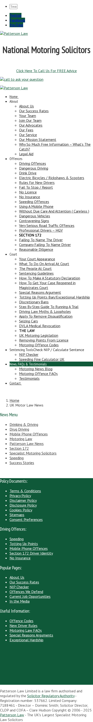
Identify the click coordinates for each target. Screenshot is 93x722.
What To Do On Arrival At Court (44, 263)
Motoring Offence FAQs (38, 373)
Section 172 (19, 448)
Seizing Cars (28, 321)
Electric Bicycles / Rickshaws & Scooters (51, 177)
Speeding (17, 457)
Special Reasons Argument (40, 292)
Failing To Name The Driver (41, 239)
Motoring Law (21, 438)
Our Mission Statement (37, 139)
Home (14, 96)
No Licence (28, 192)
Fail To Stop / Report (36, 187)
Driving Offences (32, 163)
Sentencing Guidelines (36, 273)
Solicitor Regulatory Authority (50, 695)
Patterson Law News (27, 443)
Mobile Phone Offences (29, 434)
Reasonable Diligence (36, 249)
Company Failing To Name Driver (45, 244)
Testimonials (29, 378)
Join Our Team (30, 120)
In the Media (20, 601)
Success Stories (22, 462)
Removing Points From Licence (43, 340)
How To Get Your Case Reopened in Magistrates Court (47, 285)
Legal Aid (26, 153)
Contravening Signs (34, 220)
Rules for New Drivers (37, 182)
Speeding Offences (34, 201)
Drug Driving (19, 429)
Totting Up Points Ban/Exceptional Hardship (54, 297)
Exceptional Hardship (26, 639)
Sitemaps (17, 514)
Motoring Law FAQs (26, 630)
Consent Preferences (26, 519)
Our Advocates (30, 125)
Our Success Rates (34, 110)
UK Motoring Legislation (38, 335)
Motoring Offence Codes (39, 344)
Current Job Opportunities (30, 596)
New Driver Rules (23, 625)
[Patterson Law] (14, 33)
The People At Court (35, 268)
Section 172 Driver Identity (31, 553)
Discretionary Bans (34, 301)
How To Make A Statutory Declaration (49, 278)
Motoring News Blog (35, 368)
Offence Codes (21, 620)
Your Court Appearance (37, 259)
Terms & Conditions (25, 490)
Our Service (28, 134)
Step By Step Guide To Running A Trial (48, 306)
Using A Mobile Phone (36, 206)
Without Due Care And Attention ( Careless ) (54, 211)
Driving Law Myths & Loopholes (45, 311)
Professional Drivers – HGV (41, 230)
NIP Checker (28, 354)
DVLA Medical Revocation (39, 325)
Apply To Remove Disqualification (45, 316)
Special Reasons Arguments (31, 635)
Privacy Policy (20, 495)
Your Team (27, 115)
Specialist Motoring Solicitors (33, 453)
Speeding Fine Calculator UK (41, 359)
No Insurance (29, 196)
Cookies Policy (21, 510)
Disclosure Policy (23, 505)
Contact (15, 383)
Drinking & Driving (24, 424)
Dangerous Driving (33, 168)
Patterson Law (12, 714)
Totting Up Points (24, 543)
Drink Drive (27, 173)
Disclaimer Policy (23, 500)
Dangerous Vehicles (34, 216)
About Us (26, 106)
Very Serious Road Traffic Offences (46, 225)
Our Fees (26, 130)
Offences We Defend (26, 591)
